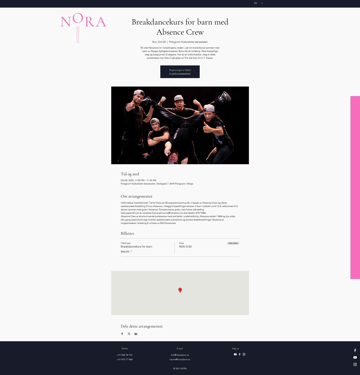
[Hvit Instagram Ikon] (355, 364)
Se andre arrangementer (180, 73)
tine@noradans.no (180, 354)
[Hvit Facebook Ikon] (355, 350)
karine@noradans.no (180, 359)
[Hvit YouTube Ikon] (355, 357)
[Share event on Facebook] (122, 334)
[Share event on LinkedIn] (136, 334)
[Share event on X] (129, 334)
